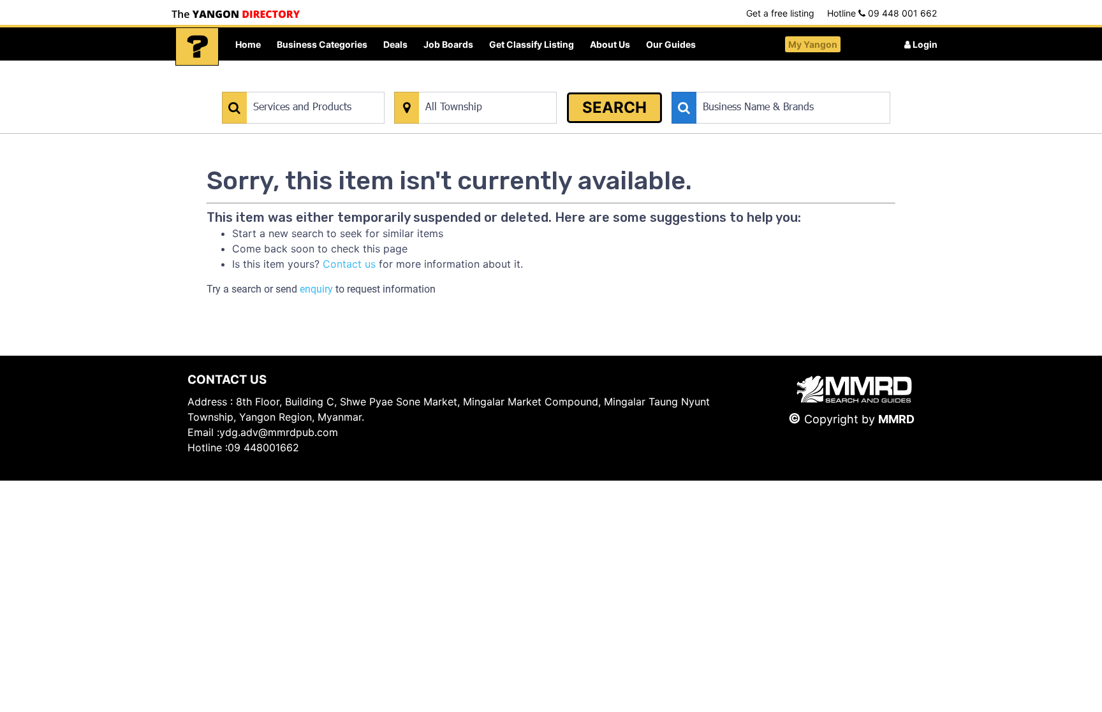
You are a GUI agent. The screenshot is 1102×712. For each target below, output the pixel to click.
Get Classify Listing (531, 44)
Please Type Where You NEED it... (460, 85)
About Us (610, 44)
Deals (395, 44)
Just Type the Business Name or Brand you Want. (767, 85)
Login (924, 44)
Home (248, 44)
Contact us (349, 264)
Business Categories (322, 44)
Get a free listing (780, 13)
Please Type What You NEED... (282, 85)
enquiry (316, 289)
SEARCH (614, 107)
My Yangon (812, 44)
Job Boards (448, 44)
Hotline (882, 13)
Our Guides (671, 44)
